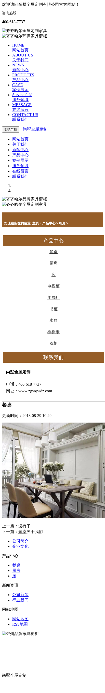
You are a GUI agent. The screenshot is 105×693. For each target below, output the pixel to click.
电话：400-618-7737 (19, 680)
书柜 (53, 309)
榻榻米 (53, 332)
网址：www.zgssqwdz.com (25, 686)
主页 (35, 223)
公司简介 (20, 541)
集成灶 (53, 297)
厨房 (53, 263)
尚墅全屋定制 (35, 129)
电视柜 (53, 286)
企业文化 (20, 546)
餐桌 (62, 223)
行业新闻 (20, 600)
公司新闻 (20, 595)
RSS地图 (20, 624)
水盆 (53, 320)
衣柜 (53, 343)
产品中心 (49, 223)
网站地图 (20, 619)
